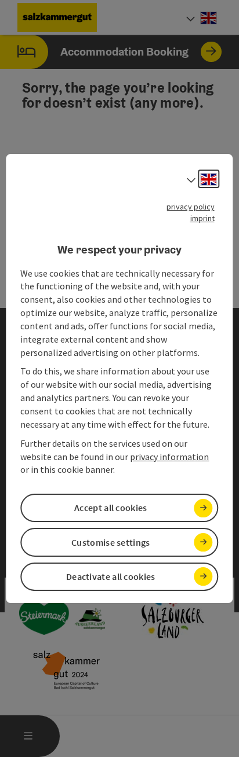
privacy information (169, 456)
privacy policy (190, 206)
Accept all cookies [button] (110, 507)
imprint (202, 218)
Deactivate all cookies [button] (110, 576)
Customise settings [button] (110, 542)
